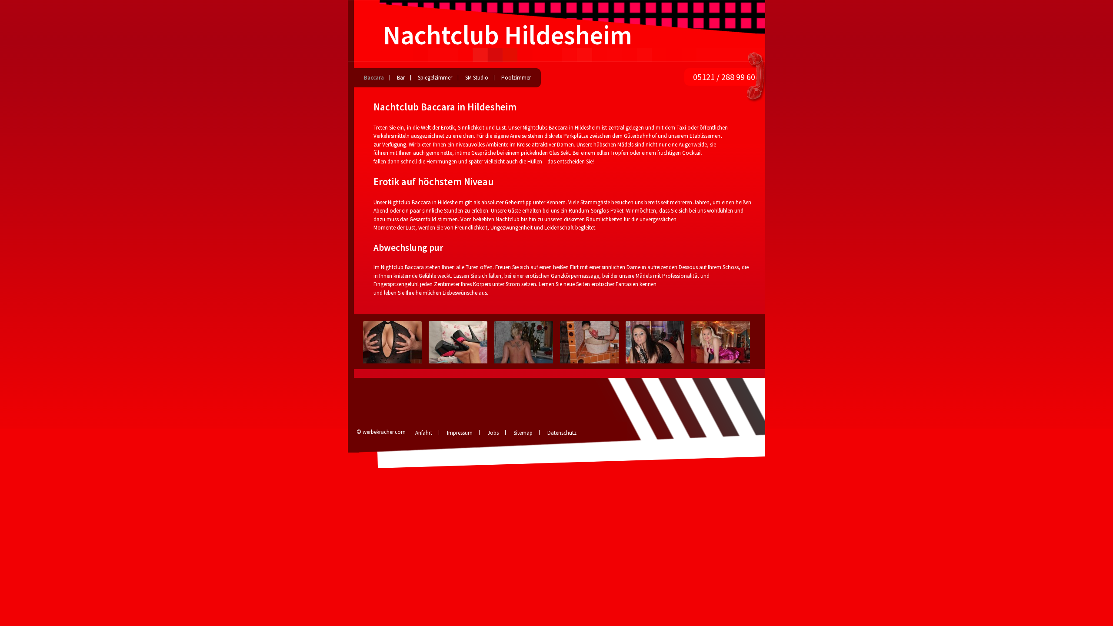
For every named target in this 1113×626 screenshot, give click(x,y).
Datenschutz (561, 432)
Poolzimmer (516, 77)
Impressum (460, 432)
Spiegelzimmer (435, 77)
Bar (401, 77)
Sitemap (523, 432)
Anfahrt (423, 432)
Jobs (493, 432)
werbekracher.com (384, 432)
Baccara (374, 77)
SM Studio (476, 77)
